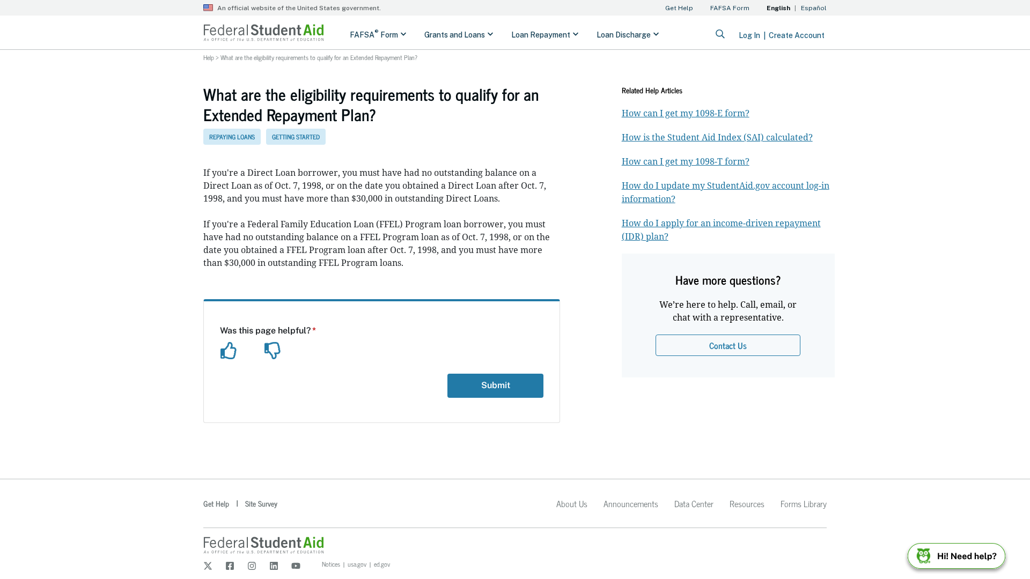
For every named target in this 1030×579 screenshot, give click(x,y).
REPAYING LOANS (232, 136)
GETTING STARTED (296, 136)
